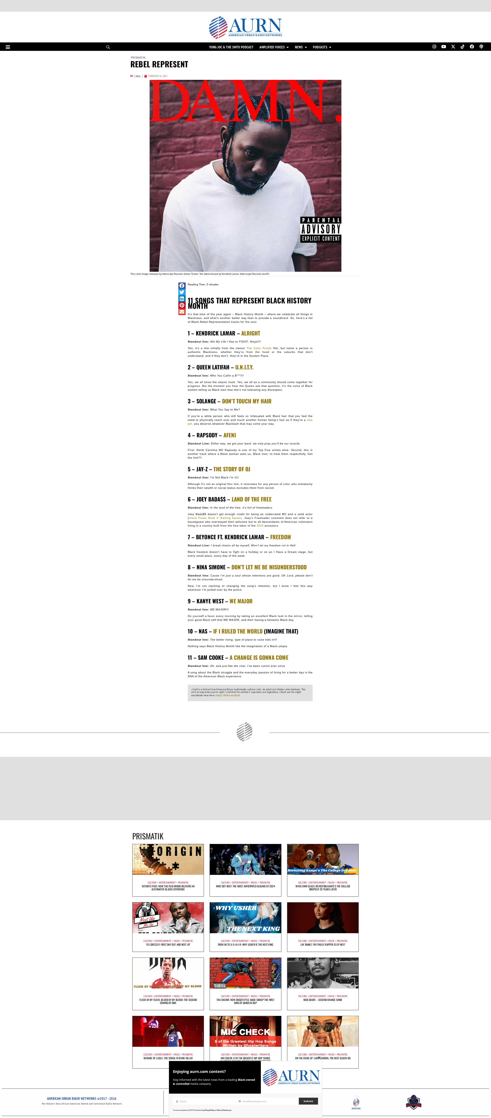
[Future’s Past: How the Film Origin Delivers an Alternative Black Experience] (168, 859)
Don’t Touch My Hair (247, 401)
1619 (260, 525)
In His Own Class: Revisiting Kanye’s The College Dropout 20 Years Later (323, 887)
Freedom (280, 537)
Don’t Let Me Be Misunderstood (269, 567)
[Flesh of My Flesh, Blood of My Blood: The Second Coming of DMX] (168, 973)
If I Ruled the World (238, 631)
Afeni (229, 435)
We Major (241, 601)
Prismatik (138, 57)
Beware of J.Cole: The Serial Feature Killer (168, 1058)
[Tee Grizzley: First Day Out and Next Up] (168, 917)
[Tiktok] (462, 46)
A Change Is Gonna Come (259, 657)
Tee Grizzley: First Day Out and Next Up (168, 944)
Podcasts (320, 47)
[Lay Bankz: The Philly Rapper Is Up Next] (322, 917)
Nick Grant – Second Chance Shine (322, 1000)
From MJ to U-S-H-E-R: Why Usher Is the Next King (245, 944)
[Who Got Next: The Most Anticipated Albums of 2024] (245, 859)
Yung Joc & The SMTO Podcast (231, 47)
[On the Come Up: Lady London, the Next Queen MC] (322, 1031)
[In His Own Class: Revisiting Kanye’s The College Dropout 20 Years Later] (322, 859)
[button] (182, 285)
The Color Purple (259, 348)
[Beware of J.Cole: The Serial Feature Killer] (168, 1031)
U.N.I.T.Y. (244, 367)
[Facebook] (472, 46)
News (299, 47)
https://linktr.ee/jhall (228, 695)
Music (254, 882)
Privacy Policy (209, 1110)
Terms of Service (222, 1110)
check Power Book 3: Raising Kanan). (216, 517)
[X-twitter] (453, 46)
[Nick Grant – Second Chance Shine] (322, 973)
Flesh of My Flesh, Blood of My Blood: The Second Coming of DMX (168, 1001)
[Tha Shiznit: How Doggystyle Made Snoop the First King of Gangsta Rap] (245, 973)
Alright (250, 333)
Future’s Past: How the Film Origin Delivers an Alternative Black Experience (168, 887)
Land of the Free (252, 499)
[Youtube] (444, 46)
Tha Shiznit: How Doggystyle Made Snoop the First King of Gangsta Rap (245, 1001)
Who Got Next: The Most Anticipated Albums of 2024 (245, 886)
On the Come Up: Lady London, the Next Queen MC (323, 1058)
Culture (152, 882)
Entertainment (167, 882)
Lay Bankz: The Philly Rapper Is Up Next (323, 944)
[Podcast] (481, 46)
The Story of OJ (231, 469)
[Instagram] (434, 46)
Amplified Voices (272, 47)
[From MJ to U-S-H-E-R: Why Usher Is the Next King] (245, 917)
